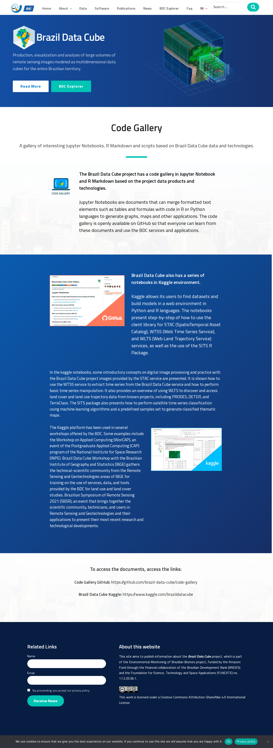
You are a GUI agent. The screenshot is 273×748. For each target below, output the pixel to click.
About (63, 8)
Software (102, 8)
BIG (28, 8)
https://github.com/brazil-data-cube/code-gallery (154, 582)
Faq (189, 8)
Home (46, 8)
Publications (126, 8)
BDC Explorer (169, 8)
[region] (136, 61)
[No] (268, 741)
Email (31, 673)
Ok (229, 741)
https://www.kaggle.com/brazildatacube (158, 594)
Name (31, 656)
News (147, 8)
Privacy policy (246, 741)
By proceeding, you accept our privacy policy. (61, 690)
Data (83, 8)
